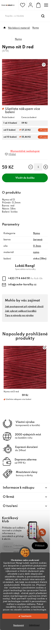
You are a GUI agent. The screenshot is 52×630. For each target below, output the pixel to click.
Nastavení (18, 625)
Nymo (18, 39)
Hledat (43, 16)
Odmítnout (34, 625)
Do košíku (29, 178)
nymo (36, 252)
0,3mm (37, 246)
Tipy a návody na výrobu (19, 315)
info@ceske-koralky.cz (22, 284)
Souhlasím (26, 616)
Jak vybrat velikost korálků (20, 311)
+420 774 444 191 (19, 278)
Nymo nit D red (11, 392)
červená (37, 239)
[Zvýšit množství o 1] (45, 167)
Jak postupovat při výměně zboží (24, 306)
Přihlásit (39, 546)
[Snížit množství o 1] (30, 167)
